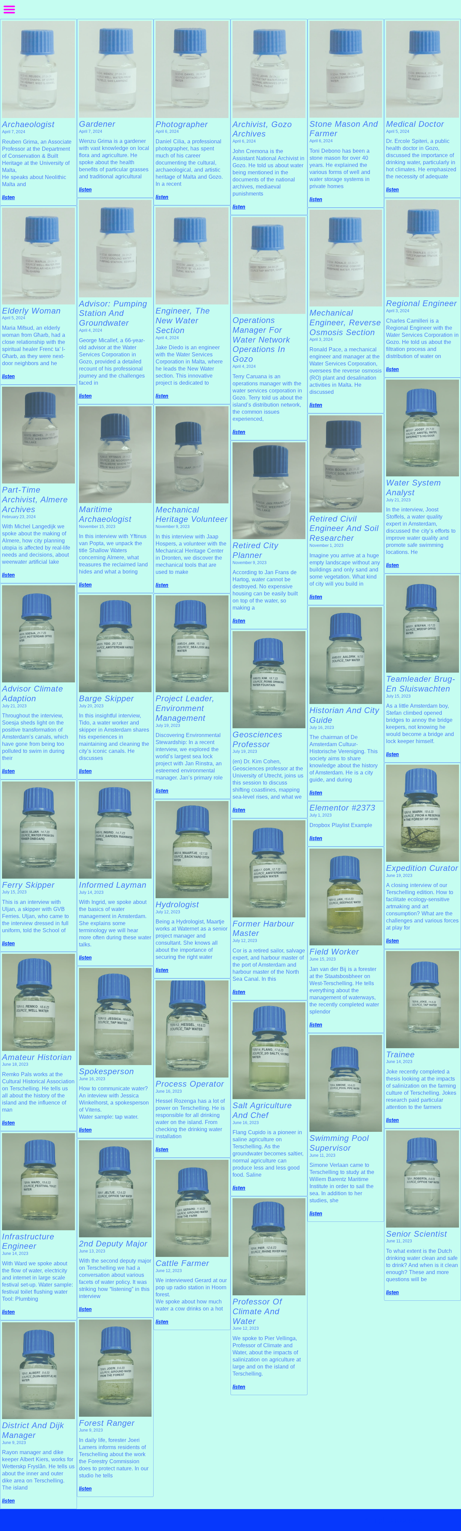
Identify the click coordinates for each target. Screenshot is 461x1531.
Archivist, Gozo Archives (262, 129)
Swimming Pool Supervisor (339, 1142)
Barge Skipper (106, 698)
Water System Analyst (413, 487)
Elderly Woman (31, 310)
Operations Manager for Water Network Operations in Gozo (261, 339)
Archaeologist (28, 124)
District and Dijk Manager (33, 1430)
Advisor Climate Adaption (32, 693)
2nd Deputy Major (113, 1243)
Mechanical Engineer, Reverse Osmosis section (345, 322)
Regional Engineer (421, 303)
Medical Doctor (418, 123)
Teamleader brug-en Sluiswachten (420, 683)
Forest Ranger (107, 1422)
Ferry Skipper (28, 884)
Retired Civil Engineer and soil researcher (344, 528)
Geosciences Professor (257, 739)
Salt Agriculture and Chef (262, 1110)
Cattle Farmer (182, 1263)
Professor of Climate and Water (257, 1311)
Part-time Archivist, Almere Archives (35, 499)
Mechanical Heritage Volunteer (192, 514)
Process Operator (190, 1083)
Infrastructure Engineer (28, 1241)
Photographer (182, 124)
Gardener (97, 123)
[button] (9, 9)
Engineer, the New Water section (183, 320)
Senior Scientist (416, 1233)
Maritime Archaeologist (105, 514)
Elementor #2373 (342, 807)
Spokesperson (106, 1071)
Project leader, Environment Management (185, 708)
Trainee (400, 1054)
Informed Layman (112, 884)
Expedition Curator (422, 868)
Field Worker (334, 951)
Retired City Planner (255, 550)
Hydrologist (177, 904)
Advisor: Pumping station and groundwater (113, 313)
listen (8, 197)
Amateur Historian (37, 1057)
